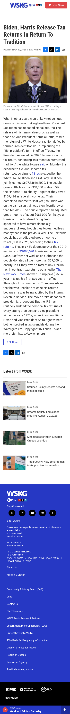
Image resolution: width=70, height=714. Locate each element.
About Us (12, 567)
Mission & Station (16, 575)
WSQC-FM (58, 558)
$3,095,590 (26, 251)
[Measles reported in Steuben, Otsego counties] (14, 438)
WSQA (49, 558)
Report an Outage (16, 655)
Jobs (9, 596)
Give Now (58, 5)
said (42, 164)
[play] (5, 709)
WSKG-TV (19, 561)
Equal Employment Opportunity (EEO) (27, 626)
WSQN (11, 561)
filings (36, 173)
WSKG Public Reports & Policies (23, 618)
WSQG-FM (32, 558)
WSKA (28, 561)
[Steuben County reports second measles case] (14, 388)
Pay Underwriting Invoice (20, 669)
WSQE (41, 558)
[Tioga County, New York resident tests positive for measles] (14, 463)
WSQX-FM (21, 558)
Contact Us (13, 604)
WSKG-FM (11, 558)
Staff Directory (15, 611)
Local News (32, 382)
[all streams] (65, 710)
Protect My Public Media (20, 633)
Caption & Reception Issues (21, 647)
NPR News (12, 342)
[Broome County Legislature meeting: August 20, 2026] (14, 413)
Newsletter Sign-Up (17, 662)
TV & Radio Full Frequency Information (27, 640)
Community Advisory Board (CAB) (25, 589)
